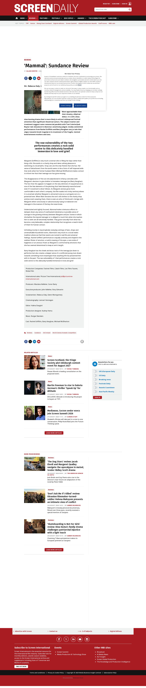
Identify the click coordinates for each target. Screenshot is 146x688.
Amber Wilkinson (74, 505)
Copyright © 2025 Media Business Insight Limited (84, 673)
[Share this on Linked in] (34, 78)
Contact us (53, 631)
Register (106, 4)
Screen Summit (71, 23)
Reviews (27, 60)
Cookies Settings (66, 105)
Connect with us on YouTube (80, 639)
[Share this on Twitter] (30, 78)
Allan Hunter (31, 71)
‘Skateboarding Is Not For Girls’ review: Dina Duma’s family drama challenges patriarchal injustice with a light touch (65, 528)
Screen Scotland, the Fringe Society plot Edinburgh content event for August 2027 (63, 363)
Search (129, 9)
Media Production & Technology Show (71, 654)
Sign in (124, 4)
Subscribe (115, 4)
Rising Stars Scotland (44, 23)
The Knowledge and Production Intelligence (113, 662)
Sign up (97, 397)
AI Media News (102, 654)
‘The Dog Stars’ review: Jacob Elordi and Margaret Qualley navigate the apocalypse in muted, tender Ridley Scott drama (65, 465)
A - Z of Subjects (86, 631)
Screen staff (72, 417)
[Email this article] (39, 78)
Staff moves (102, 23)
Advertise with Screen (23, 631)
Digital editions (58, 23)
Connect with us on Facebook (59, 639)
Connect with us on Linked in (73, 639)
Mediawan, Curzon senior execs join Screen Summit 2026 (63, 412)
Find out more (21, 666)
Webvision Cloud (78, 678)
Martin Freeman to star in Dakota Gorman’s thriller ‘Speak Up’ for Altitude (64, 388)
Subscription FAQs (110, 673)
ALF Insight (101, 657)
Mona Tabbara (73, 369)
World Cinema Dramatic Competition (64, 333)
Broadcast (101, 652)
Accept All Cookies (80, 105)
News (50, 356)
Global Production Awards (87, 23)
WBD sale (112, 23)
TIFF (27, 23)
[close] (83, 337)
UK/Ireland (46, 333)
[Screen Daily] (46, 12)
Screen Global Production (106, 659)
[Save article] (82, 341)
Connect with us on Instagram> (87, 639)
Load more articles (54, 433)
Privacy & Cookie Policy (56, 673)
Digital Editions (116, 631)
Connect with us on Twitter (66, 639)
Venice (32, 23)
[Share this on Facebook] (26, 78)
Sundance (38, 333)
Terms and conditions (37, 673)
